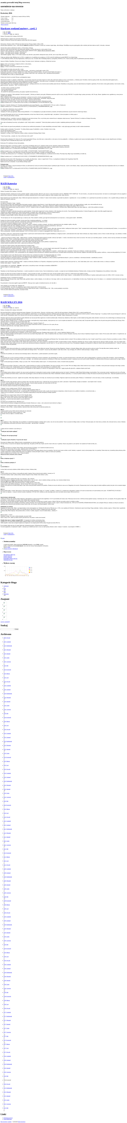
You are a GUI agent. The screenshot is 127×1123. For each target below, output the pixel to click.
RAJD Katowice (9, 183)
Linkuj (5, 177)
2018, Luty (6, 1004)
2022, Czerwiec (7, 797)
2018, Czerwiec (7, 988)
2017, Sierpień (7, 1024)
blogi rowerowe (21, 1121)
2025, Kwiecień (7, 669)
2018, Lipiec (6, 984)
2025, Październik (8, 645)
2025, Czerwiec (7, 661)
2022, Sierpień (7, 789)
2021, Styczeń (7, 865)
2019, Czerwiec (7, 940)
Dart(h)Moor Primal (10, 558)
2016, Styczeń (7, 1084)
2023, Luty (6, 765)
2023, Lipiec (6, 753)
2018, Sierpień (7, 980)
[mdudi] (5, 612)
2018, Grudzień (7, 964)
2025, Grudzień (7, 641)
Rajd (9, 176)
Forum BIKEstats (8, 1119)
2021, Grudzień (7, 821)
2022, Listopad (7, 777)
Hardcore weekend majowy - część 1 (19, 28)
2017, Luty (6, 1048)
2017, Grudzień (7, 1012)
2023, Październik (8, 741)
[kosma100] (5, 615)
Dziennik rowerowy (8, 1117)
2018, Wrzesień (7, 976)
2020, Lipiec (6, 888)
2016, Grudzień (7, 1056)
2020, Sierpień (7, 884)
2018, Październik (8, 972)
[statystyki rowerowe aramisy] (11, 548)
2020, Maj (6, 896)
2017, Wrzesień (7, 1020)
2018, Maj (6, 992)
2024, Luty (6, 725)
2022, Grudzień (7, 773)
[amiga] (5, 604)
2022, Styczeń (7, 817)
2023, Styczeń (7, 769)
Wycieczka (6, 594)
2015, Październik (8, 1088)
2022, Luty (6, 813)
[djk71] (5, 619)
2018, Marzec (7, 1000)
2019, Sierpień (7, 932)
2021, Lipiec (6, 841)
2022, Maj (6, 801)
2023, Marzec (7, 761)
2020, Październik (8, 877)
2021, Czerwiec (7, 845)
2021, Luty (6, 861)
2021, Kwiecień (7, 853)
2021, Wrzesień (7, 833)
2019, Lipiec (6, 936)
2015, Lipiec (6, 1100)
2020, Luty (6, 908)
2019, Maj (6, 944)
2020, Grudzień (7, 869)
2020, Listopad (7, 873)
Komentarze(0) (10, 177)
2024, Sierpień (7, 701)
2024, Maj (6, 713)
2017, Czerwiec (7, 1032)
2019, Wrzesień (7, 928)
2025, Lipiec (6, 657)
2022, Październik (8, 781)
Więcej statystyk (4, 24)
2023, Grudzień (7, 733)
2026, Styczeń (7, 637)
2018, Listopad (7, 968)
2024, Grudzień (7, 685)
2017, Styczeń (7, 1052)
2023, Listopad (7, 737)
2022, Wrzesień (7, 785)
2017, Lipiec (6, 1028)
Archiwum (6, 586)
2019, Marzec (7, 952)
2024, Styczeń (7, 729)
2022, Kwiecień (7, 805)
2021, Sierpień (7, 837)
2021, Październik (8, 829)
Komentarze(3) (10, 296)
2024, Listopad (7, 689)
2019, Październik (8, 924)
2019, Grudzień (7, 916)
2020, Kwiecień (7, 900)
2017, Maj (6, 1036)
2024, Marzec (7, 721)
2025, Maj (6, 665)
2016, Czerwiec (7, 1072)
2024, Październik (8, 693)
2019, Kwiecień (7, 948)
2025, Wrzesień (7, 649)
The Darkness (9, 554)
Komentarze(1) (10, 534)
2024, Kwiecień (7, 717)
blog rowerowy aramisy (6, 1121)
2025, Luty (6, 677)
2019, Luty (6, 956)
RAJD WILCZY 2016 (11, 302)
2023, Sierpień (7, 749)
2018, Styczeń (7, 1008)
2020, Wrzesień (7, 880)
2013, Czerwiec (7, 1104)
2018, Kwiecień (7, 996)
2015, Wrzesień (7, 1092)
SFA (12, 176)
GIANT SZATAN (8, 556)
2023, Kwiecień (7, 757)
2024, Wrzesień (7, 697)
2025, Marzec (7, 673)
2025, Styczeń (7, 681)
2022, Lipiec (6, 793)
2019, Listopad (7, 920)
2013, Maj (6, 1108)
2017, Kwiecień (7, 1040)
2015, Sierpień (7, 1096)
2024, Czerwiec (7, 709)
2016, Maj (6, 1076)
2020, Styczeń (7, 912)
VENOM (8, 560)
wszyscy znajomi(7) (5, 621)
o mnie (8, 547)
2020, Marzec (7, 904)
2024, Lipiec (6, 705)
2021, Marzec (7, 857)
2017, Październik (8, 1016)
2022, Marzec (7, 809)
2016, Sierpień (7, 1068)
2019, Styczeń (7, 960)
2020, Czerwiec (7, 892)
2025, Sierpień (7, 653)
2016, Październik (8, 1064)
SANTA (9, 33)
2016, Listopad (7, 1060)
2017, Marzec (7, 1044)
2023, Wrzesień (7, 745)
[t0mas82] (5, 608)
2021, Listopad (7, 825)
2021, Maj (6, 849)
